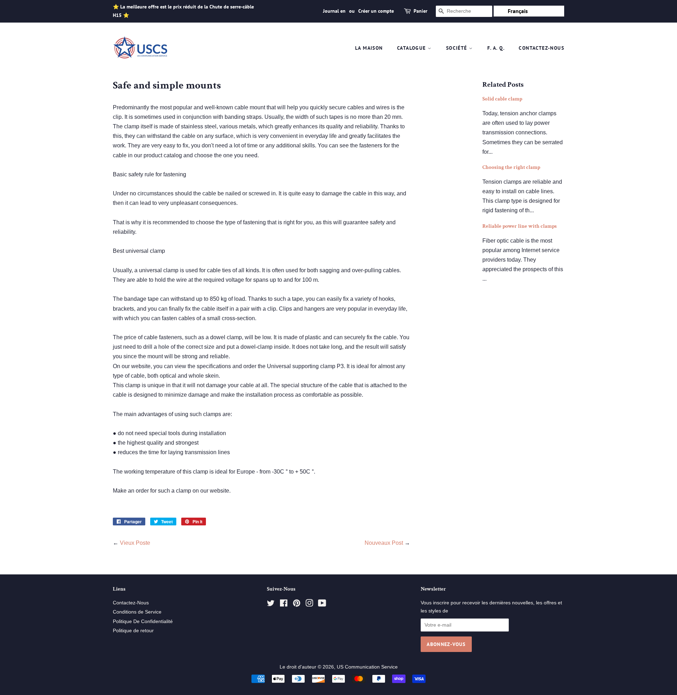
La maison (369, 48)
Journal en (334, 11)
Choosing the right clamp (511, 167)
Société (457, 48)
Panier (420, 11)
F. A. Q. (496, 48)
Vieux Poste (135, 543)
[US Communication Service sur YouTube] (322, 604)
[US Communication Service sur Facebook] (284, 604)
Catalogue (412, 48)
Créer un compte (376, 11)
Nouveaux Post (384, 543)
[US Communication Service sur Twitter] (271, 604)
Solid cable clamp (502, 99)
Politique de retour (133, 630)
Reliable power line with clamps (519, 226)
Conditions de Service (137, 612)
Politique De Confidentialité (143, 621)
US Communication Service (367, 667)
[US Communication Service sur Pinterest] (296, 604)
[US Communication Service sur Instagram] (309, 604)
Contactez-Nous (541, 48)
